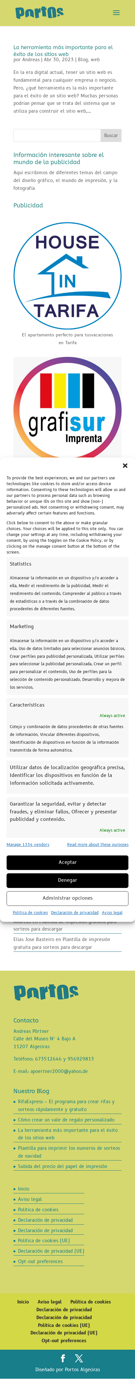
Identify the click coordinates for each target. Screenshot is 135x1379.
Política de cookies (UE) (44, 1241)
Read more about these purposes (97, 845)
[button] (125, 465)
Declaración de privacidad (75, 913)
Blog (83, 60)
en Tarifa (68, 343)
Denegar (67, 880)
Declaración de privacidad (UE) (51, 1251)
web (95, 60)
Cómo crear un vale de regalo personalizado (66, 1120)
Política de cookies (30, 913)
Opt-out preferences (40, 1262)
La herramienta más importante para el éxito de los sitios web (63, 50)
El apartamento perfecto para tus (56, 335)
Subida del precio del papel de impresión (62, 1166)
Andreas (31, 60)
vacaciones (102, 335)
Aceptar (68, 862)
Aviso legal (112, 913)
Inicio (23, 1189)
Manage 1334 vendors (28, 845)
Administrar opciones (68, 898)
